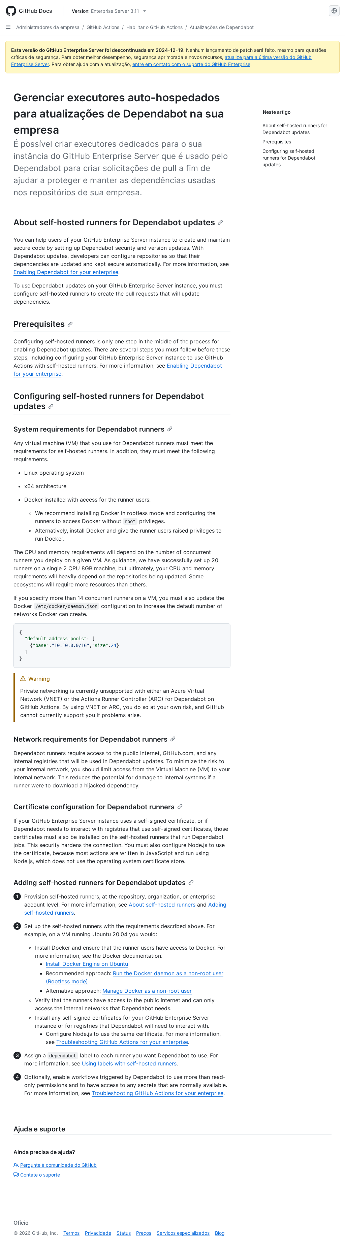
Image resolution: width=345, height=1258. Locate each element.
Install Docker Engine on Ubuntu (87, 963)
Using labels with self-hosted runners (129, 1063)
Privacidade (98, 1233)
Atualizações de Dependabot (222, 27)
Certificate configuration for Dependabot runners (94, 807)
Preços (143, 1233)
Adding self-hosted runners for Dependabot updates (99, 883)
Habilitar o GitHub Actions (154, 27)
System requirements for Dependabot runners (88, 429)
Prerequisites (39, 324)
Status (124, 1233)
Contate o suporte (40, 1175)
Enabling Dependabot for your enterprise (65, 272)
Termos (71, 1233)
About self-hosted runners (162, 904)
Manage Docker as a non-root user (147, 990)
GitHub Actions (103, 27)
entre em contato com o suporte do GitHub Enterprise (191, 64)
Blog (220, 1233)
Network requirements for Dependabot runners (90, 739)
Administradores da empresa (48, 27)
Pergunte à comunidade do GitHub (58, 1165)
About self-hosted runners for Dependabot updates (114, 222)
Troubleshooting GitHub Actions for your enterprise (122, 1042)
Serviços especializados (183, 1233)
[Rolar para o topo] (330, 1243)
